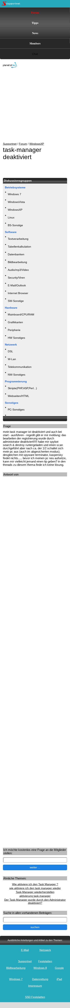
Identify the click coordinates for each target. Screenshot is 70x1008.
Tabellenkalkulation (19, 246)
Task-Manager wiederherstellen (35, 892)
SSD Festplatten (35, 996)
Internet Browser (18, 293)
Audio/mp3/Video (18, 269)
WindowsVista (16, 202)
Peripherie (14, 330)
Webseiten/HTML (18, 395)
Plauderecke (15, 417)
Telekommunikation (20, 366)
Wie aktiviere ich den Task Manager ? (35, 884)
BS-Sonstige (15, 225)
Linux (11, 217)
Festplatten (45, 961)
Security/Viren (16, 277)
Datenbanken (16, 254)
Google (59, 967)
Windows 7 (14, 194)
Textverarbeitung (18, 238)
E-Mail (25, 950)
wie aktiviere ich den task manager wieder (35, 888)
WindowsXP (36, 143)
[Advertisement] (32, 105)
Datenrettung (40, 979)
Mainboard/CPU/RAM (21, 314)
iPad (59, 979)
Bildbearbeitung (17, 262)
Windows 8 (40, 967)
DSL (10, 351)
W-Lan (12, 359)
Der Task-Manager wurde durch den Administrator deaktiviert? (35, 901)
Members (35, 43)
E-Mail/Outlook (17, 285)
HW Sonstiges (16, 337)
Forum (35, 12)
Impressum (35, 985)
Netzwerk (45, 950)
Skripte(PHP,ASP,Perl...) (22, 388)
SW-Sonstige (16, 300)
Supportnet (10, 143)
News (35, 33)
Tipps (35, 23)
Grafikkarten (15, 322)
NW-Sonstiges (16, 374)
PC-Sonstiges (16, 409)
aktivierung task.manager (35, 895)
